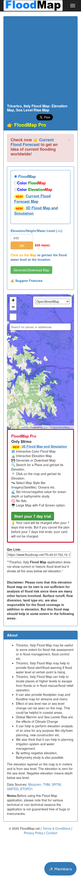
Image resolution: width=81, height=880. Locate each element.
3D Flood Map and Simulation (36, 210)
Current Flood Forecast (32, 142)
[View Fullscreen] (13, 317)
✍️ (27, 280)
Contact (51, 833)
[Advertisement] (40, 61)
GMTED (12, 789)
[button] (32, 516)
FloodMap (26, 176)
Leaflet (24, 427)
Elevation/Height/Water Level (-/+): (37, 230)
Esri (46, 427)
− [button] (13, 307)
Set (22, 245)
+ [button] (13, 300)
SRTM (56, 784)
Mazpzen (34, 784)
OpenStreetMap (61, 427)
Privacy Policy (33, 833)
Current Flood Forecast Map (32, 198)
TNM (46, 784)
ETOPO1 (26, 789)
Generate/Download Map (31, 270)
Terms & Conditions (56, 828)
